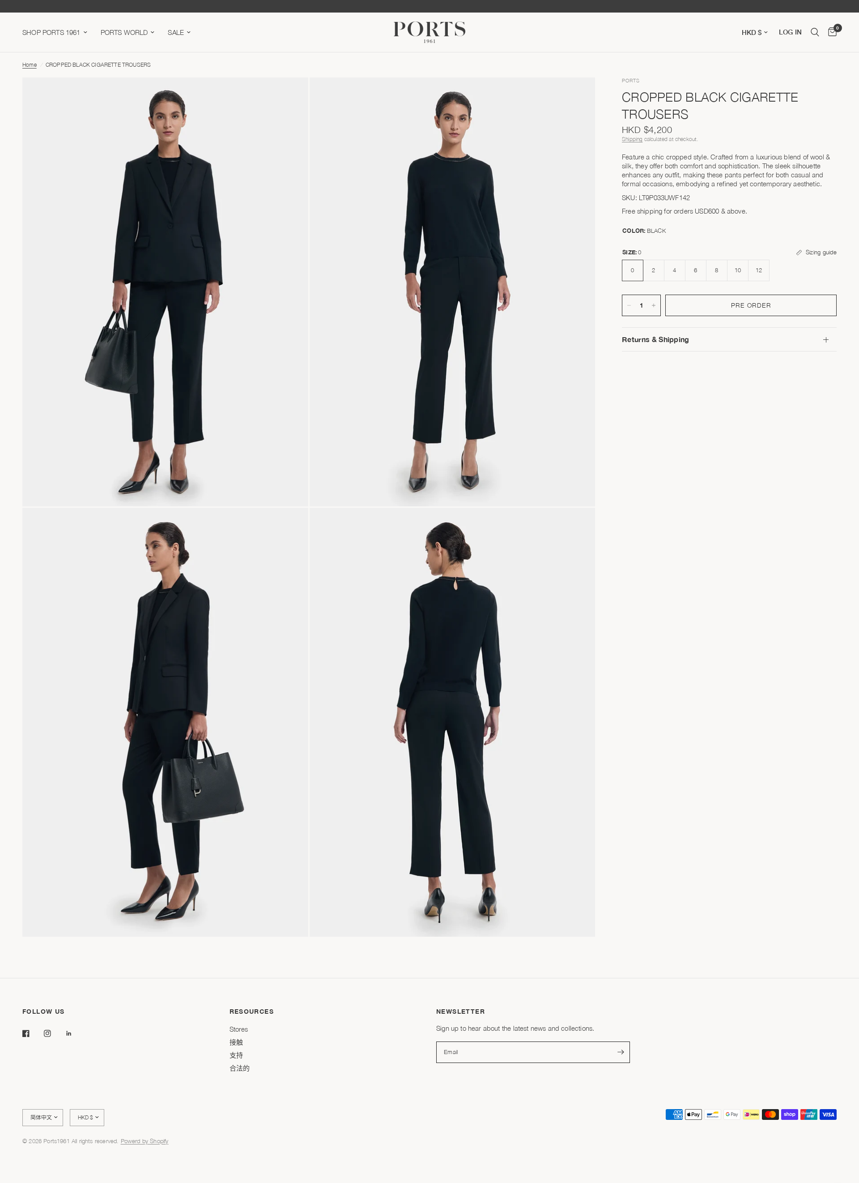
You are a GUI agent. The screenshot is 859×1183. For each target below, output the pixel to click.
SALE (176, 32)
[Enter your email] (621, 1052)
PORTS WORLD (124, 32)
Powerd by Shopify (145, 1140)
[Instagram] (54, 1033)
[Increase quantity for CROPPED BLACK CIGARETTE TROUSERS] (653, 305)
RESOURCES (252, 1011)
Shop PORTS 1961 (51, 32)
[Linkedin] (75, 1033)
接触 (236, 1042)
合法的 (240, 1068)
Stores (239, 1029)
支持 (236, 1055)
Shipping (632, 139)
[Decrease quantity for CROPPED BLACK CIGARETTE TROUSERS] (629, 305)
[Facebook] (32, 1033)
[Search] (815, 32)
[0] (830, 32)
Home (29, 64)
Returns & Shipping (655, 339)
